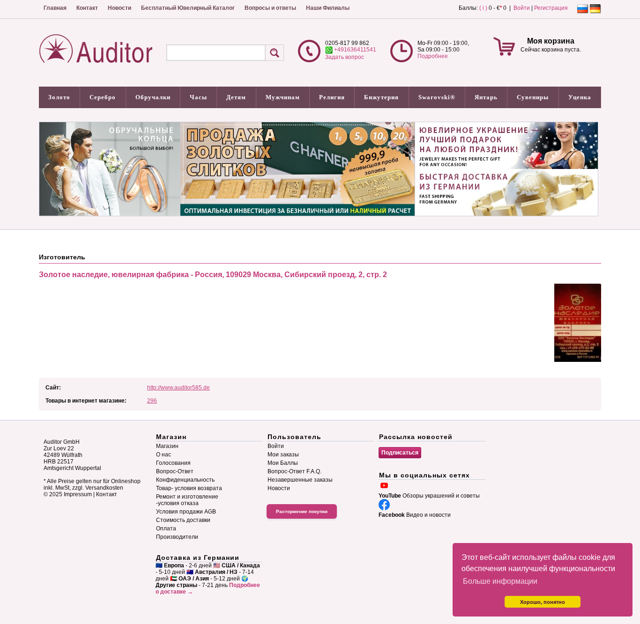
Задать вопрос (344, 57)
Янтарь (486, 97)
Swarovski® (436, 97)
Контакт (87, 8)
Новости (119, 8)
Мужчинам (283, 97)
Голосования (173, 463)
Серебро (102, 97)
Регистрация (551, 8)
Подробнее (432, 56)
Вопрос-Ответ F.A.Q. (294, 471)
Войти (521, 8)
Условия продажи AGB (186, 511)
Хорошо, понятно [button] (542, 602)
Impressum (78, 494)
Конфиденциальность (185, 480)
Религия (332, 97)
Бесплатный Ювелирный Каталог (188, 8)
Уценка (579, 97)
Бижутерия (381, 97)
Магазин (167, 446)
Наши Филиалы (328, 8)
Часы (198, 97)
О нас (163, 454)
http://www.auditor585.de (178, 387)
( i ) (483, 8)
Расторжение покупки (301, 511)
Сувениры (533, 97)
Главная (55, 8)
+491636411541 (354, 49)
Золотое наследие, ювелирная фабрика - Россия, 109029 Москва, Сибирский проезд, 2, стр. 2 (213, 275)
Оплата (166, 528)
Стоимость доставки (183, 520)
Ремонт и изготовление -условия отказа (187, 500)
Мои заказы (283, 454)
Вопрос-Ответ (174, 471)
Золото (59, 97)
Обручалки (153, 97)
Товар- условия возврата (189, 488)
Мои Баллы (283, 463)
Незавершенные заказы (300, 480)
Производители (177, 537)
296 (152, 400)
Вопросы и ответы (270, 8)
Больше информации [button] (500, 581)
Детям (236, 97)
